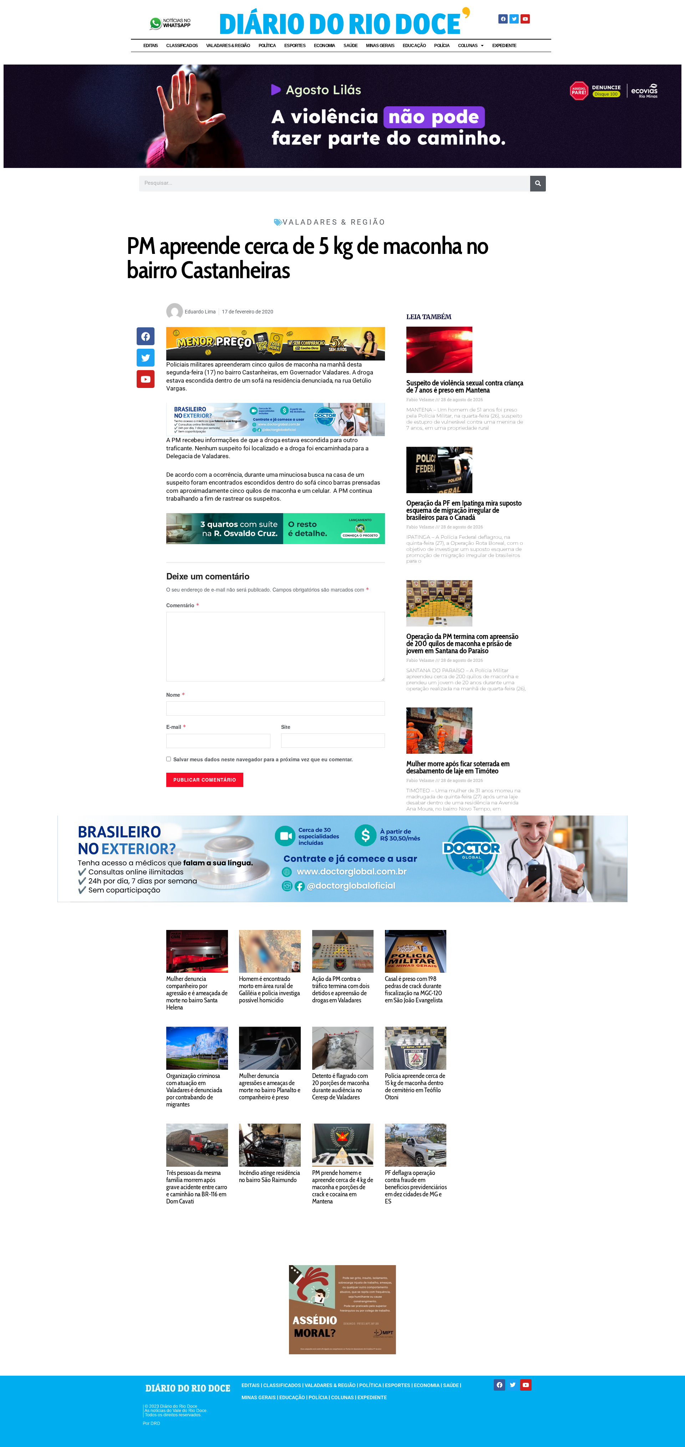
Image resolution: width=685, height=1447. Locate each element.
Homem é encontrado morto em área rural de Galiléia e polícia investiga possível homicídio (269, 989)
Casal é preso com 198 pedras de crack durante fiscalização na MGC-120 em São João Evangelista (414, 989)
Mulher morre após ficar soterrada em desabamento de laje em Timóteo (458, 767)
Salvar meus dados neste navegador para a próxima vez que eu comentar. (263, 759)
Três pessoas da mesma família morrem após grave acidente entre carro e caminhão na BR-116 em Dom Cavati (196, 1187)
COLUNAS (467, 45)
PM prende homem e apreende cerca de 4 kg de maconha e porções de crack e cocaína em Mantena (342, 1187)
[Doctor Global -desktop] (275, 419)
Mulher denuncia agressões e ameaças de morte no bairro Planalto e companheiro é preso (269, 1086)
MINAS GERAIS (380, 45)
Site (285, 726)
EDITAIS (150, 45)
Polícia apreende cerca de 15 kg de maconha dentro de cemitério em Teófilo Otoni (415, 1086)
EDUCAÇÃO (414, 45)
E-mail (176, 726)
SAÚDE (350, 45)
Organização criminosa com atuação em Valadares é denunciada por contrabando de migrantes (194, 1090)
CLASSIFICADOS (182, 45)
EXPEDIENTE (504, 45)
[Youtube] (525, 19)
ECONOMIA (324, 45)
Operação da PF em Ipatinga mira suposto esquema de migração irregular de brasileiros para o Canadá (464, 510)
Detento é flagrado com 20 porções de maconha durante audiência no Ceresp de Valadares (340, 1086)
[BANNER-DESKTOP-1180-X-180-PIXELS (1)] (275, 343)
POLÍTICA (267, 45)
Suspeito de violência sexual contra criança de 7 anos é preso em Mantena (464, 386)
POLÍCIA (441, 45)
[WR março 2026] (275, 528)
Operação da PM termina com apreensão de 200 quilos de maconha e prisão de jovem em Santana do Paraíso (462, 643)
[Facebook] (503, 19)
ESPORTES (294, 45)
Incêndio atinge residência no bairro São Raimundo (269, 1176)
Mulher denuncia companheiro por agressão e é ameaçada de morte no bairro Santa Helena (197, 993)
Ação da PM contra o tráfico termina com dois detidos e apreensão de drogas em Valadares (340, 989)
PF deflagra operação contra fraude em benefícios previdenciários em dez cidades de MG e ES (416, 1187)
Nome (175, 694)
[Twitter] (514, 19)
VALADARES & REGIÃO (228, 45)
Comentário (182, 605)
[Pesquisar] (538, 183)
